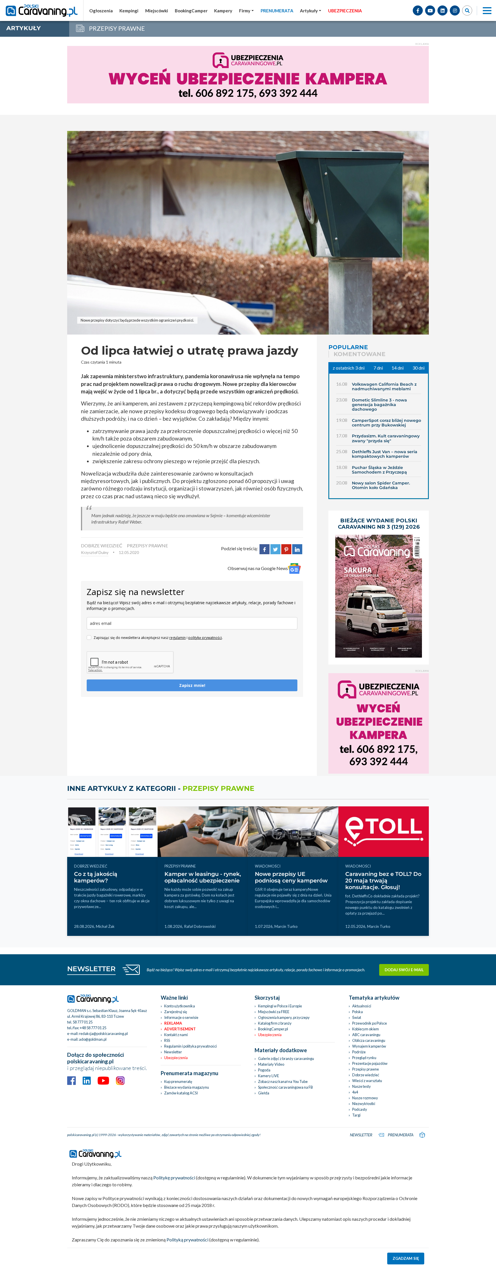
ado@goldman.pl (92, 1039)
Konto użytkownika (179, 1006)
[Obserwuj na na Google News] (294, 568)
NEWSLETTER (91, 969)
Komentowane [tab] (359, 354)
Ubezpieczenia (176, 1057)
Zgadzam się (406, 1258)
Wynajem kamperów (369, 1046)
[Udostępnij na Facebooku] (264, 548)
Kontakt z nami (176, 1034)
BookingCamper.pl (273, 1029)
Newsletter (173, 1052)
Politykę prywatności (174, 1177)
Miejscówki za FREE (273, 1011)
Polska (357, 1011)
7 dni (378, 367)
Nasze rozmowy (365, 1098)
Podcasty (359, 1109)
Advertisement (180, 1029)
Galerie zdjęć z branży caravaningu (286, 1058)
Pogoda (264, 1070)
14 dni (398, 367)
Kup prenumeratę (178, 1081)
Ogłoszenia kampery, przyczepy (284, 1017)
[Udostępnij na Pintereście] (286, 548)
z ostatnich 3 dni (349, 367)
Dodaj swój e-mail (404, 969)
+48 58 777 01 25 (93, 1027)
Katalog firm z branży (275, 1023)
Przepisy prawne (365, 1069)
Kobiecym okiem (365, 1029)
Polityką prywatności (187, 1239)
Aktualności (361, 1006)
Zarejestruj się (175, 1011)
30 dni (418, 367)
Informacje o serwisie (181, 1017)
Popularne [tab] (348, 347)
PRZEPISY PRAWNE (147, 545)
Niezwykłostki (363, 1103)
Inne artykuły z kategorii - (160, 788)
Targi (356, 1115)
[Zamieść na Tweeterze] (275, 548)
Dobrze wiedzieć (365, 1075)
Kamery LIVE (268, 1075)
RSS (167, 1040)
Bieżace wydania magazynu (186, 1087)
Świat (356, 1017)
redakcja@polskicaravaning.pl (103, 1033)
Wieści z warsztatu (367, 1080)
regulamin (177, 637)
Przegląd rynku (364, 1057)
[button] (311, 10)
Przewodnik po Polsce (369, 1023)
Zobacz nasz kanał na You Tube (283, 1081)
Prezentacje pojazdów (370, 1063)
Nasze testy (361, 1086)
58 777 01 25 (82, 1022)
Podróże (359, 1052)
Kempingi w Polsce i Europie (280, 1006)
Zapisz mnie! (192, 685)
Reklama (173, 1023)
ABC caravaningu (366, 1034)
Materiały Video (271, 1064)
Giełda (263, 1093)
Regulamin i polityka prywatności (190, 1046)
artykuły (23, 28)
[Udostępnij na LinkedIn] (297, 548)
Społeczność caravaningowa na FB (285, 1087)
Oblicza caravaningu (368, 1040)
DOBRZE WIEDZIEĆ (101, 545)
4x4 (355, 1092)
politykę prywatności (205, 637)
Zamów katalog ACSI (181, 1093)
